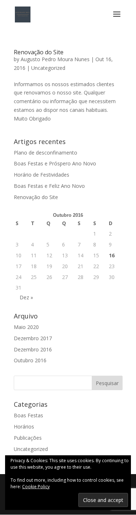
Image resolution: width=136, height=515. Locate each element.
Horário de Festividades (41, 174)
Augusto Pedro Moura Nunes (55, 59)
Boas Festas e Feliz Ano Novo (49, 185)
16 (112, 255)
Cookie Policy (36, 487)
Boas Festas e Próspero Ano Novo (55, 163)
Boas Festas (28, 415)
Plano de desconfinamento (45, 152)
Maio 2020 (26, 327)
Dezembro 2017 (33, 338)
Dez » (26, 297)
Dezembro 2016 (33, 349)
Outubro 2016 (30, 360)
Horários (24, 426)
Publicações (28, 437)
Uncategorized (48, 67)
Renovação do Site (38, 52)
